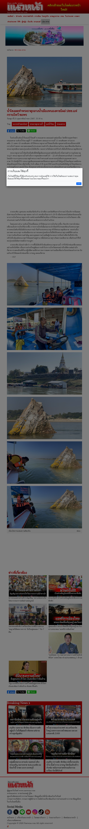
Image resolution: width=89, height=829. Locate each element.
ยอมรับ (79, 183)
